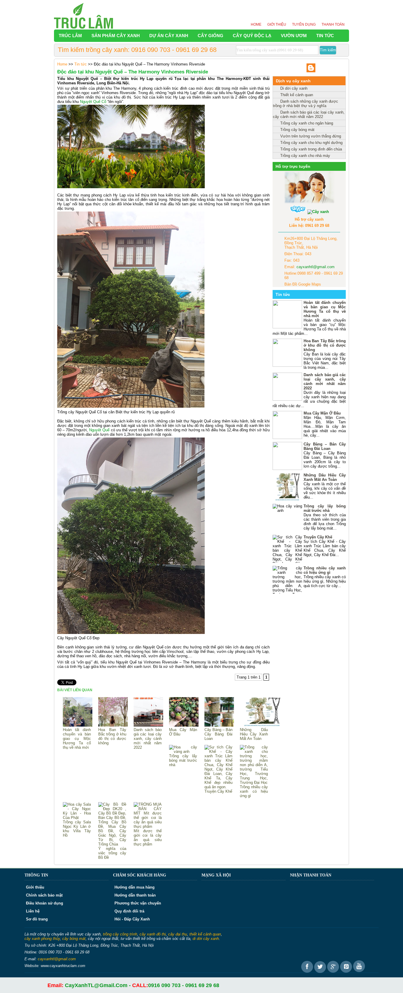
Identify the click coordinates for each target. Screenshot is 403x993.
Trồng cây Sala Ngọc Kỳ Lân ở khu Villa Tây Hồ (77, 829)
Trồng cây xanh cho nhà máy (305, 155)
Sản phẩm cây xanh (115, 35)
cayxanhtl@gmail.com (315, 267)
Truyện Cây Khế (218, 791)
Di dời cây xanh (293, 88)
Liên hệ (33, 911)
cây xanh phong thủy (42, 938)
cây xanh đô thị (153, 934)
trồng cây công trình (120, 934)
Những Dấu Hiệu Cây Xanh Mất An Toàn (254, 734)
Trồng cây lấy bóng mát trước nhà (183, 760)
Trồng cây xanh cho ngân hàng (306, 123)
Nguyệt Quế (99, 430)
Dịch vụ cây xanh (293, 80)
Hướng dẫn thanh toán (135, 895)
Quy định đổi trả (129, 911)
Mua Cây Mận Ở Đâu (183, 731)
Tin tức (325, 35)
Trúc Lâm (70, 35)
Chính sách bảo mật (44, 895)
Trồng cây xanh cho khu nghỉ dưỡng (311, 142)
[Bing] (311, 71)
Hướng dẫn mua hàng (134, 887)
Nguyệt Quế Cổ (93, 101)
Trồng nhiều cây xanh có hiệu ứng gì (254, 791)
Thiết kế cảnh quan (296, 95)
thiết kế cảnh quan (205, 934)
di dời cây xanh (206, 938)
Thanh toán (333, 24)
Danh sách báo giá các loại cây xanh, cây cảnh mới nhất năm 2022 (148, 738)
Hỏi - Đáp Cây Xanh (132, 919)
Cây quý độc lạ (252, 35)
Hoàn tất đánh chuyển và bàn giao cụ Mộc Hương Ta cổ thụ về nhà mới (77, 738)
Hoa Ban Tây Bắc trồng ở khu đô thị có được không (112, 736)
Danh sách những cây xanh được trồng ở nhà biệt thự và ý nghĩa (305, 103)
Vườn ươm (294, 35)
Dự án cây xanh (168, 35)
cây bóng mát (74, 938)
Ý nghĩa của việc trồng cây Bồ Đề (112, 853)
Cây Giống (210, 35)
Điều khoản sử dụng (44, 903)
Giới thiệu (276, 24)
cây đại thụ (177, 934)
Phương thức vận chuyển (137, 903)
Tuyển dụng (304, 24)
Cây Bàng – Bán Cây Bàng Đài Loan (218, 734)
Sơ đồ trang (37, 919)
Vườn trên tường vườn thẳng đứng (310, 136)
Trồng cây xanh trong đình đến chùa (311, 149)
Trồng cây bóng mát (297, 129)
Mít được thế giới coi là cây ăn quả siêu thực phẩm (148, 837)
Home (256, 24)
